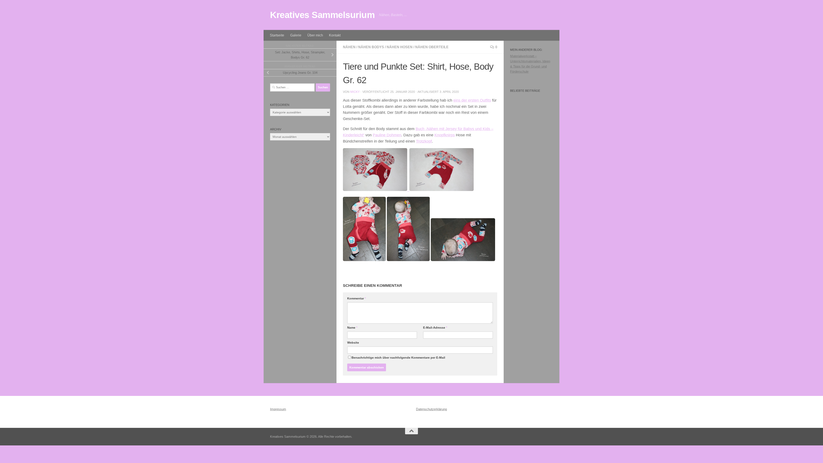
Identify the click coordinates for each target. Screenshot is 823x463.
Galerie (295, 35)
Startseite (277, 35)
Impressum (278, 409)
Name (352, 327)
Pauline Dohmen (387, 135)
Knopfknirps (444, 135)
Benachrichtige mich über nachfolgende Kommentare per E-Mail (398, 357)
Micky (355, 91)
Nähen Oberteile (432, 47)
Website (353, 342)
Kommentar (356, 298)
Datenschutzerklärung (431, 409)
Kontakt (335, 35)
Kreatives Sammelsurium (322, 15)
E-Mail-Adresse (435, 327)
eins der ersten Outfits (472, 100)
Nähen (349, 47)
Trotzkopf (424, 141)
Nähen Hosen (400, 47)
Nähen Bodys (371, 47)
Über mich (315, 35)
